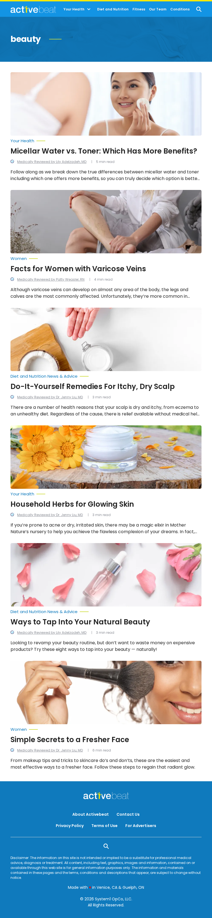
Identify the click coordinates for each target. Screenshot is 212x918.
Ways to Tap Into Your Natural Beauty (80, 622)
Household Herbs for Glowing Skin (72, 504)
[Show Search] (199, 9)
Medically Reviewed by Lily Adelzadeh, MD (51, 161)
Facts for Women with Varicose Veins (78, 269)
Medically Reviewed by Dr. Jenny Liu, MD (50, 397)
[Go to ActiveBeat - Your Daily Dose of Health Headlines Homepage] (33, 9)
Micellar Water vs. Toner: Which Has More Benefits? (103, 151)
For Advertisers (140, 825)
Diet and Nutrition (113, 9)
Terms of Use (104, 825)
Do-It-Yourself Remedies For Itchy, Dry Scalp (92, 386)
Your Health (73, 9)
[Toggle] (88, 9)
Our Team (157, 9)
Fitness (138, 9)
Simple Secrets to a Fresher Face (69, 740)
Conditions (180, 9)
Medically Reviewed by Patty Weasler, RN (50, 279)
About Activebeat (90, 814)
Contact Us (128, 814)
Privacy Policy (70, 825)
